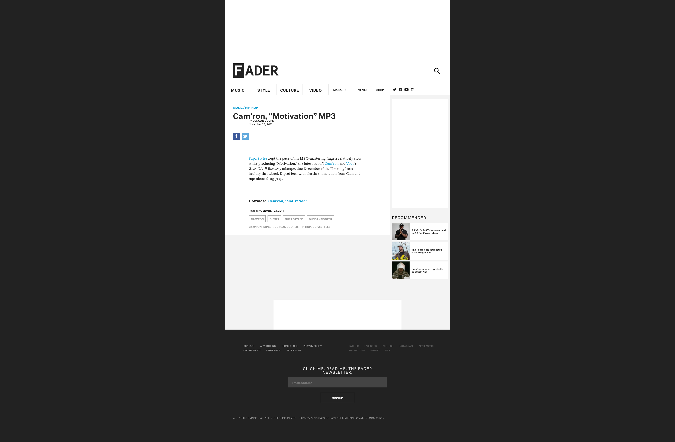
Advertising (268, 345)
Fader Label (273, 350)
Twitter (394, 89)
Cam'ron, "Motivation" (287, 201)
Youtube (387, 345)
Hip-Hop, (306, 226)
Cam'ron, (255, 226)
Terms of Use (289, 345)
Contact (249, 345)
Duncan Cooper (263, 120)
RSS (387, 350)
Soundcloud (357, 350)
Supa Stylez (258, 158)
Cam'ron (332, 164)
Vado (350, 164)
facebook (400, 89)
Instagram (406, 345)
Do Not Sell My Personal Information (354, 418)
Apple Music (426, 345)
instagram (412, 89)
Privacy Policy (312, 345)
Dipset (274, 219)
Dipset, (268, 226)
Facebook (370, 345)
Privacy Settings (311, 418)
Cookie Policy (252, 350)
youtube (406, 89)
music (238, 107)
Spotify (375, 350)
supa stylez (294, 219)
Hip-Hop (251, 107)
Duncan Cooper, (286, 226)
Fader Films (294, 350)
